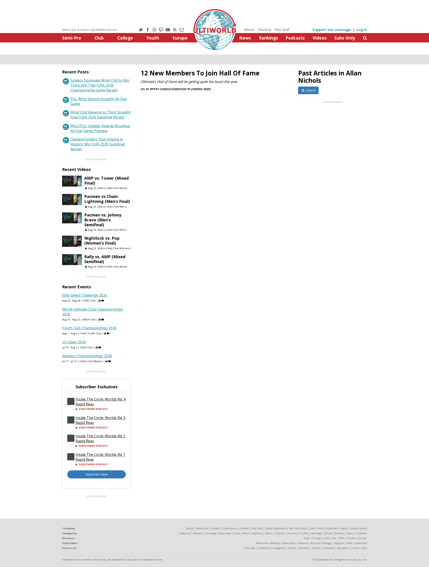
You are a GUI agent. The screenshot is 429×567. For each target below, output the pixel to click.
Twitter (292, 548)
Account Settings (321, 543)
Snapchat (328, 548)
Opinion (257, 533)
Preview (292, 533)
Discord (264, 29)
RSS (364, 548)
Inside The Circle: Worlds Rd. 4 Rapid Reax (100, 402)
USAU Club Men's (116, 206)
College (125, 38)
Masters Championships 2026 (87, 355)
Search (310, 90)
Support (339, 543)
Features (184, 533)
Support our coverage (331, 29)
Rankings (268, 38)
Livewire (196, 89)
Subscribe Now (96, 474)
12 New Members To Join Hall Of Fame (200, 73)
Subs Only (344, 38)
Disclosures (230, 528)
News (245, 38)
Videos (320, 38)
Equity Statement (275, 528)
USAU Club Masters (91, 361)
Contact (215, 528)
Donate (244, 528)
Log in (362, 29)
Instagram (279, 548)
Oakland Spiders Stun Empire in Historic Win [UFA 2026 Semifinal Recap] (97, 144)
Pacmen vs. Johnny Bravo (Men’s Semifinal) (102, 219)
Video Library (359, 528)
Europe (179, 38)
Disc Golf (282, 29)
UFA (326, 538)
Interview (225, 533)
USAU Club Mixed (116, 188)
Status (344, 528)
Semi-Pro (71, 38)
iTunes (355, 548)
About (249, 29)
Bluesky (304, 548)
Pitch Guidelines (327, 528)
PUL (334, 538)
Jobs (312, 528)
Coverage (211, 533)
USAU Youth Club (90, 333)
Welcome (262, 543)
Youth (152, 38)
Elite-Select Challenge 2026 (84, 295)
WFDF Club (89, 319)
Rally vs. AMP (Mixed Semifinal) (104, 259)
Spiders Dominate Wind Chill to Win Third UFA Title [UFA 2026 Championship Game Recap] (100, 85)
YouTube (249, 548)
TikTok (316, 548)
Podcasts (295, 38)
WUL (342, 538)
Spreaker (342, 548)
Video (350, 533)
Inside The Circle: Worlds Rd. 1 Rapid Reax (100, 457)
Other (268, 533)
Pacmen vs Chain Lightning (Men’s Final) (107, 199)
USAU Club (89, 300)
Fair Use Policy (298, 528)
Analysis (197, 533)
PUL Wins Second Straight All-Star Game (98, 101)
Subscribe (361, 543)
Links (237, 533)
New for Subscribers (283, 543)
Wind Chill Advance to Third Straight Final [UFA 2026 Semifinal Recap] (100, 115)
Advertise (202, 528)
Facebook (264, 548)
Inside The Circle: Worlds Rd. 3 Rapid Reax (100, 420)
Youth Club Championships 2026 (89, 328)
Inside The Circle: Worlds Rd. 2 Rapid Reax (100, 438)
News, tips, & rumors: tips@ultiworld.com (89, 30)
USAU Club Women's (118, 248)
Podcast (279, 533)
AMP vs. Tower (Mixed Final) (106, 180)
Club (99, 38)
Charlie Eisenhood (173, 89)
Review (339, 533)
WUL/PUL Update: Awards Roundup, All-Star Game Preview (100, 128)
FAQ (349, 543)
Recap (328, 533)
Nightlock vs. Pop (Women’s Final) (102, 240)
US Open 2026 (74, 342)
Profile (304, 533)
